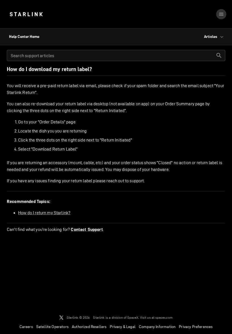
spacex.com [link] (164, 317)
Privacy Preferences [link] (195, 326)
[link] (26, 14)
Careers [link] (26, 326)
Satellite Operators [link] (52, 326)
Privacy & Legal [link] (123, 326)
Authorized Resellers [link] (89, 326)
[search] (219, 55)
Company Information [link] (157, 326)
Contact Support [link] (87, 229)
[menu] (221, 14)
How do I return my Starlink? (44, 212)
